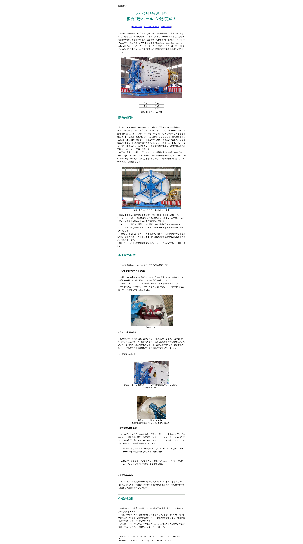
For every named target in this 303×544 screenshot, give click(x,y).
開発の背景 (137, 27)
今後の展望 (166, 27)
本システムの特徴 (151, 27)
